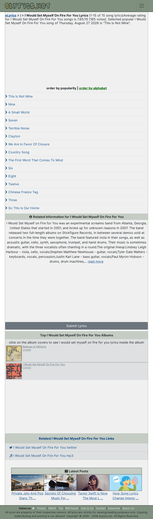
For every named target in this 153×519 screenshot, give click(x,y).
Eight (11, 176)
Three (12, 200)
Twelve (13, 184)
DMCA (52, 508)
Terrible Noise (18, 128)
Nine (11, 104)
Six (10, 168)
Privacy (41, 508)
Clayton (13, 136)
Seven (12, 120)
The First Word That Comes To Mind (35, 160)
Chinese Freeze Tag (22, 192)
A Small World (18, 112)
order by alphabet (93, 88)
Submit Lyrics (76, 326)
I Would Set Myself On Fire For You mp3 (42, 456)
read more (95, 261)
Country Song (18, 152)
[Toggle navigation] (141, 6)
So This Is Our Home (23, 208)
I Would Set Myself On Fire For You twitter (44, 447)
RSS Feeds (71, 508)
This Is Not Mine (20, 96)
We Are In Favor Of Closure (28, 144)
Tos (61, 508)
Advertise (114, 508)
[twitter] (33, 508)
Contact (101, 508)
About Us (128, 508)
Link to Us (87, 508)
